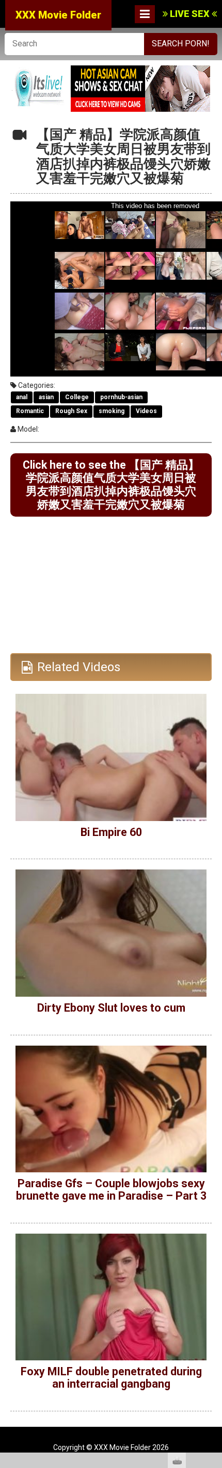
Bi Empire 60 (111, 832)
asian (46, 397)
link (213, 1307)
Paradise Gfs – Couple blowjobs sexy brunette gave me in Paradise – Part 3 (111, 1189)
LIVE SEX (190, 13)
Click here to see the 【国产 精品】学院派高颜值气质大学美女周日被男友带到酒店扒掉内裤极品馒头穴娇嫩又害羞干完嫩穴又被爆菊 (111, 484)
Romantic (30, 411)
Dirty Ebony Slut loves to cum (111, 1007)
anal (21, 397)
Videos (146, 411)
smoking (111, 411)
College (77, 397)
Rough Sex (71, 411)
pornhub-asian (121, 397)
